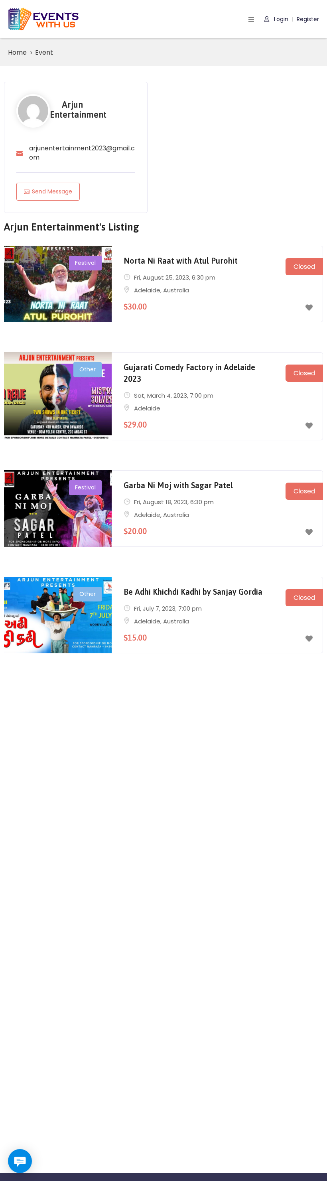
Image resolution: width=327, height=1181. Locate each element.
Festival (85, 263)
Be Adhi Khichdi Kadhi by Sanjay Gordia (193, 591)
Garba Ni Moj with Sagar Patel (178, 485)
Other (87, 369)
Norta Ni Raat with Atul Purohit (181, 260)
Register (308, 19)
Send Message (52, 191)
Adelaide (147, 290)
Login (280, 19)
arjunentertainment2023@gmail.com (82, 153)
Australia (176, 290)
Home (17, 52)
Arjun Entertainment (78, 109)
